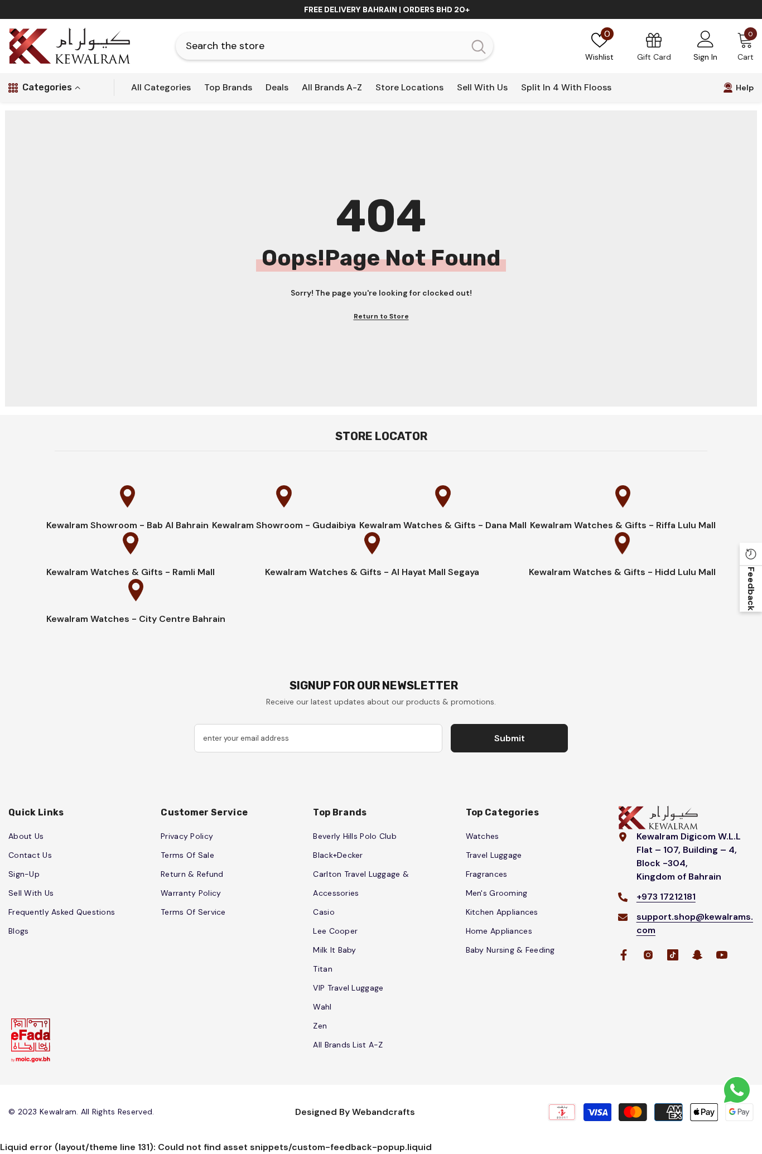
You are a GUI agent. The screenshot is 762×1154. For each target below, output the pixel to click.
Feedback (751, 589)
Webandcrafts (383, 1112)
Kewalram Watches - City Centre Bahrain (135, 619)
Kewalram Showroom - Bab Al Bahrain (127, 525)
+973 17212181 (666, 896)
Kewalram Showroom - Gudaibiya (284, 525)
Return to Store (381, 316)
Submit (509, 738)
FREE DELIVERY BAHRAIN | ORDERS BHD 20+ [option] (387, 9)
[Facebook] (623, 954)
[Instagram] (648, 954)
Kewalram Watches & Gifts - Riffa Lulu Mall (623, 525)
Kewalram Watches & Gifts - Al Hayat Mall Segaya (372, 572)
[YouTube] (721, 954)
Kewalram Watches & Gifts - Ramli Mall (130, 572)
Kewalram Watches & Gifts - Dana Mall (443, 525)
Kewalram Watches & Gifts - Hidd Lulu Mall (622, 572)
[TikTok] (672, 954)
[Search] (334, 46)
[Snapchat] (697, 954)
